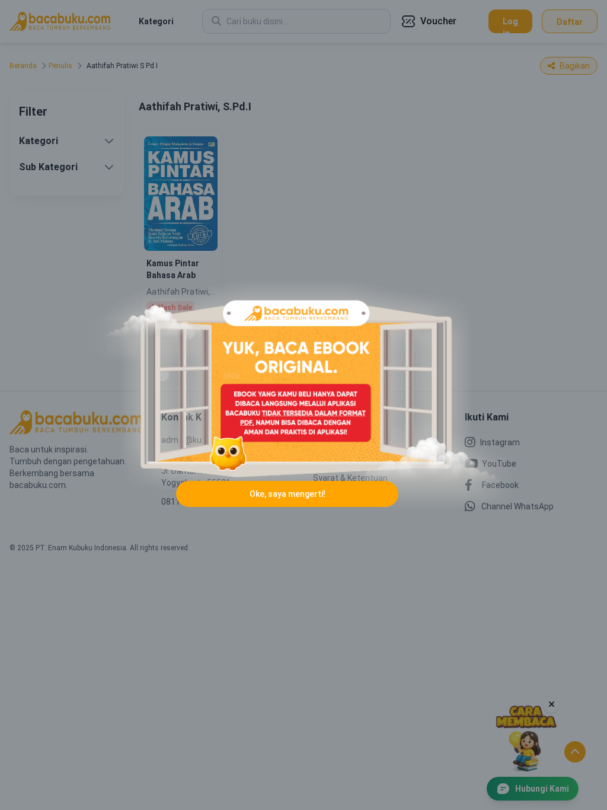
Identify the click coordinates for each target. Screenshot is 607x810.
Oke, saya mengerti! (287, 494)
